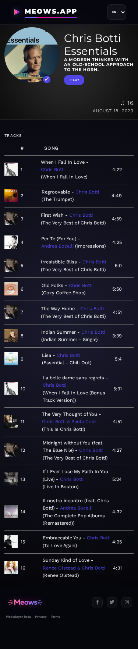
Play (74, 80)
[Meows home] (46, 602)
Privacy (41, 616)
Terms (55, 616)
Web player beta (18, 616)
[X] (112, 602)
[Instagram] (126, 602)
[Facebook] (97, 602)
